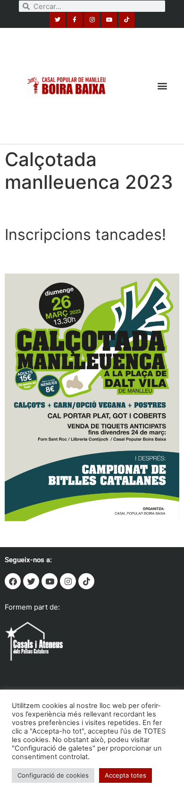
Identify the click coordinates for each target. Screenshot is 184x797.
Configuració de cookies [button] (53, 775)
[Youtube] (109, 20)
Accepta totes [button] (125, 775)
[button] (162, 86)
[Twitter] (58, 20)
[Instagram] (92, 20)
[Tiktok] (126, 20)
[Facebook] (13, 581)
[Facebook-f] (75, 20)
